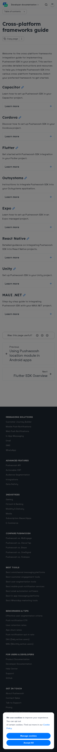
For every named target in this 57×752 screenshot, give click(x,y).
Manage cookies (28, 736)
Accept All (29, 743)
